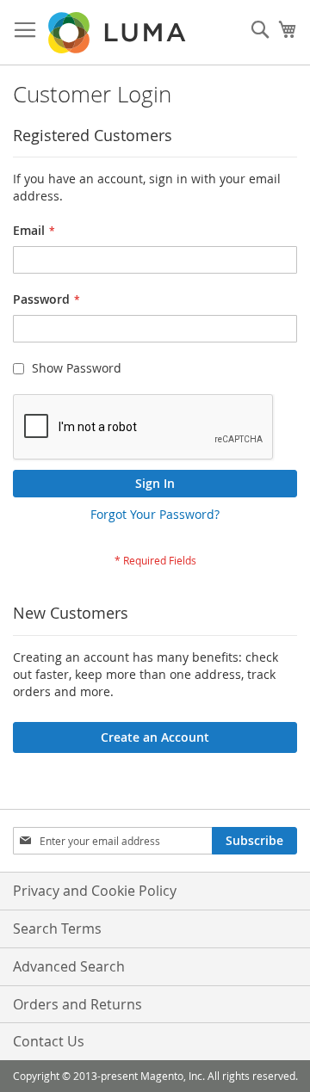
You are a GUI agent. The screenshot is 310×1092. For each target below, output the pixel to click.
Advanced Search (69, 966)
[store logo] (118, 32)
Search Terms (57, 928)
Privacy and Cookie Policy (95, 890)
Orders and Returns (77, 1004)
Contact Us (48, 1041)
